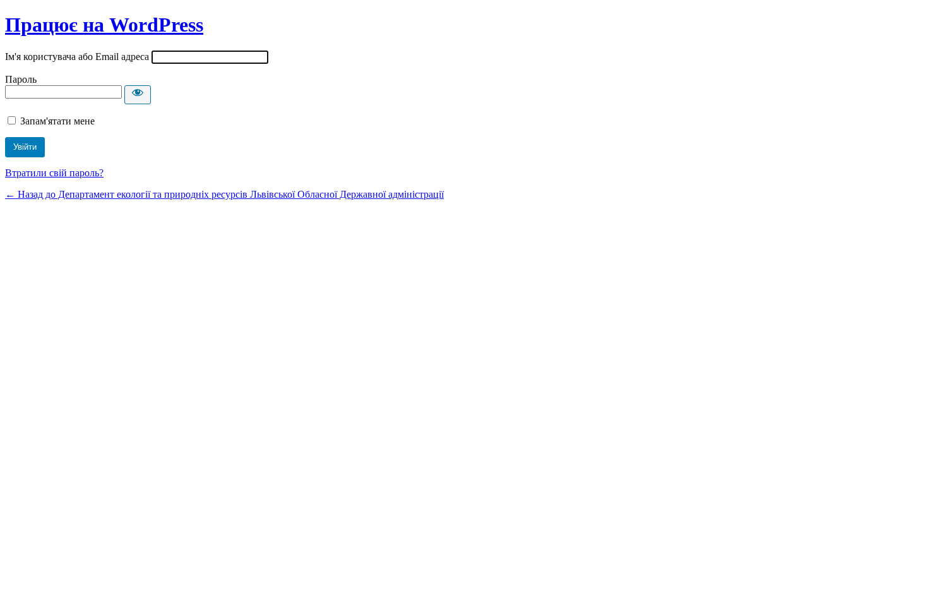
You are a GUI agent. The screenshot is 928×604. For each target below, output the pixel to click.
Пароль (21, 79)
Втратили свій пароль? (54, 172)
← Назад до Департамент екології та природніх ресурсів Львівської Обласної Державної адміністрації (224, 194)
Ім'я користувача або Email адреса (77, 56)
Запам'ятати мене (57, 121)
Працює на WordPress (104, 24)
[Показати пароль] (137, 94)
